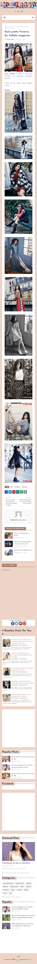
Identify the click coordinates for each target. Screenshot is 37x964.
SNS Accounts (14, 886)
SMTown (5, 886)
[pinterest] (22, 11)
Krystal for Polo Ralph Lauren (23, 550)
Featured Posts (20, 883)
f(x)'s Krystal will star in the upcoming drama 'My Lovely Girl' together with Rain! (22, 641)
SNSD (22, 886)
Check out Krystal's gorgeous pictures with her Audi (22, 543)
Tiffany (26, 890)
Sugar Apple (10, 39)
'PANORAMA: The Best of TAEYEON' (16, 863)
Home (6, 26)
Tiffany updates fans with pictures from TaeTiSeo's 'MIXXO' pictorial (21, 655)
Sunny (12, 890)
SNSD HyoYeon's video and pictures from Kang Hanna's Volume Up (22, 925)
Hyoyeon (28, 883)
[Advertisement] (18, 728)
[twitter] (18, 11)
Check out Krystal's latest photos (21, 534)
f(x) (12, 487)
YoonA (5, 893)
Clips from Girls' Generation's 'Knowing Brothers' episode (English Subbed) (23, 916)
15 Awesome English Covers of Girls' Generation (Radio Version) (22, 766)
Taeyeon (19, 890)
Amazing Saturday (8, 883)
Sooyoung (6, 890)
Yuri (10, 893)
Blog (17, 959)
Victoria (11, 26)
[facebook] (15, 11)
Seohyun (28, 886)
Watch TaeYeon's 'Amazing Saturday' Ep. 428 (23, 774)
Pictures (17, 487)
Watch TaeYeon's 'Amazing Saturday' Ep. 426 (23, 758)
